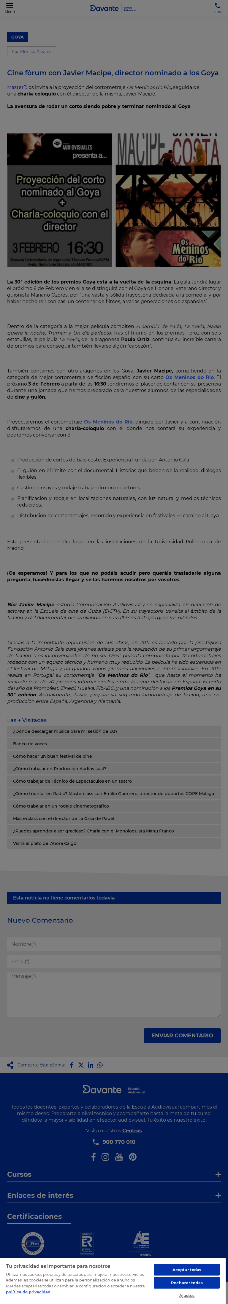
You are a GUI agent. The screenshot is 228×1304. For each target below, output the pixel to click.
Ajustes (187, 1295)
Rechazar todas (187, 1282)
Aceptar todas (187, 1269)
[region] (113, 1280)
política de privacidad (28, 1291)
